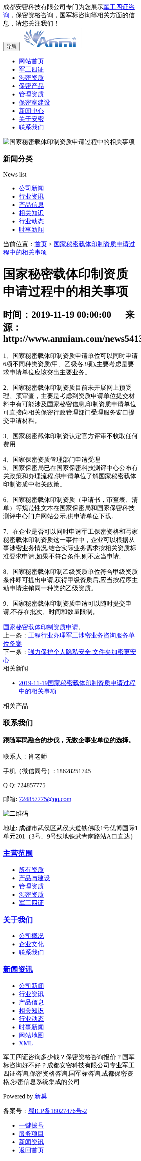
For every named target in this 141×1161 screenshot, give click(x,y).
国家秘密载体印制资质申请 (40, 627)
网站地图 (31, 1035)
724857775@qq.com (45, 799)
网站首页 (31, 61)
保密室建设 (34, 102)
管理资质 (31, 94)
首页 (40, 244)
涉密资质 (31, 77)
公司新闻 (31, 188)
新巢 (40, 1096)
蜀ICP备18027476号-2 (57, 1111)
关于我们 (18, 920)
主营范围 (18, 853)
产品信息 (31, 204)
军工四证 (31, 69)
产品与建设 (34, 878)
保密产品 (31, 86)
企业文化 (31, 944)
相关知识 (31, 213)
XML (26, 1043)
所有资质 (31, 869)
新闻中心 (31, 110)
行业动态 (31, 221)
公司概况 (31, 935)
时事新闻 (31, 229)
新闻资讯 (18, 969)
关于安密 (31, 119)
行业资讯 (31, 196)
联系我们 (31, 127)
